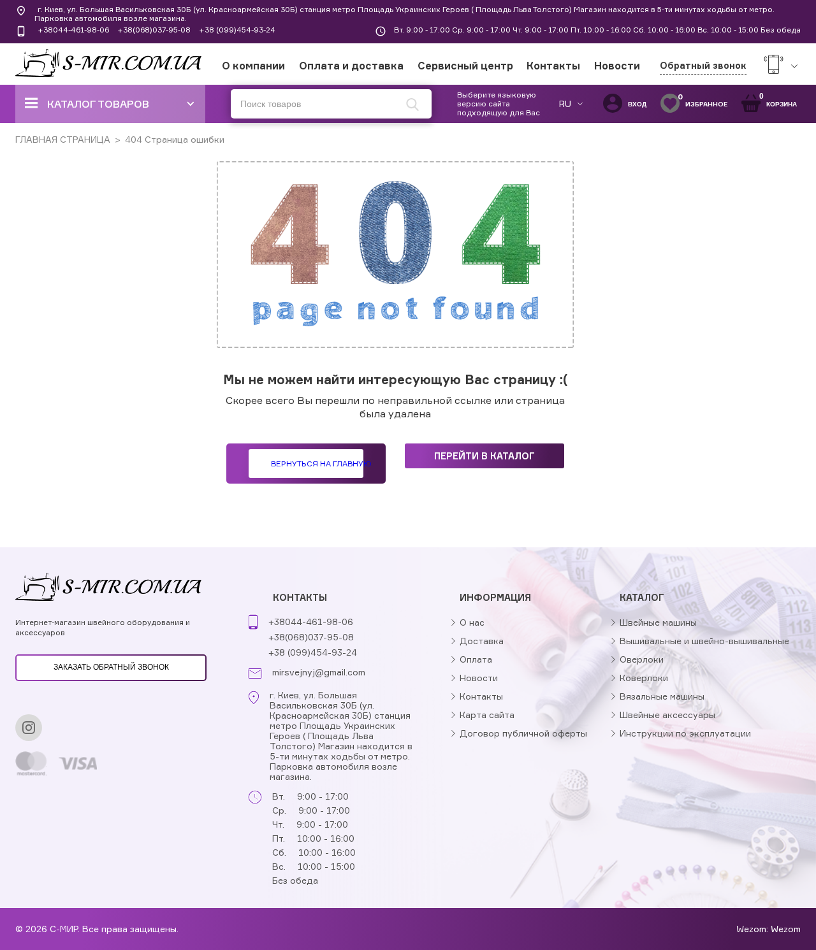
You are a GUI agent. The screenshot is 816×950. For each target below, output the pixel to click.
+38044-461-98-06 (73, 29)
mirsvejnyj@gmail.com (318, 672)
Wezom (786, 928)
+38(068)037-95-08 (154, 29)
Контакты (553, 65)
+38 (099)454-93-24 (237, 29)
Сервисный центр (465, 65)
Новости (617, 65)
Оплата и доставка (351, 65)
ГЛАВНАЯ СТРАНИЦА (62, 139)
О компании (253, 65)
